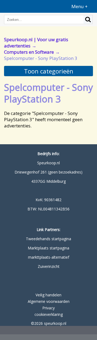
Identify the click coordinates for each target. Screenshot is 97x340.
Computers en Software (29, 52)
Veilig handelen (48, 294)
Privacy (48, 307)
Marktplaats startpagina (48, 248)
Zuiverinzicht (49, 266)
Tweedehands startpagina (48, 238)
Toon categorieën (48, 71)
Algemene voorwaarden (49, 301)
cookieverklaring (48, 314)
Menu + (79, 6)
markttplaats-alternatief (48, 257)
